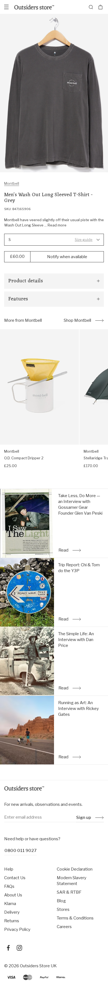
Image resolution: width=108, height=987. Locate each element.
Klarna (10, 903)
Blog (61, 900)
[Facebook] (8, 948)
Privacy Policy (17, 929)
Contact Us (14, 877)
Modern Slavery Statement (71, 880)
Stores (63, 909)
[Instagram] (19, 948)
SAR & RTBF (69, 892)
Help (8, 869)
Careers (64, 926)
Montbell (11, 183)
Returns (11, 920)
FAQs (9, 886)
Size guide (83, 239)
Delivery (12, 912)
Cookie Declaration (74, 869)
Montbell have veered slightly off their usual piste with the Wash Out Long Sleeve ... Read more (54, 223)
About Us (13, 895)
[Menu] (6, 7)
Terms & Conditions (75, 918)
